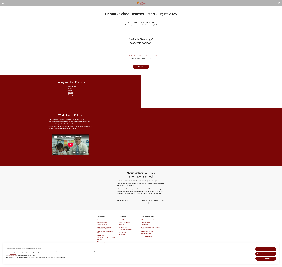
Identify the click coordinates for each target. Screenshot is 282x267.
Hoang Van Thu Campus (125, 229)
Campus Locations (102, 225)
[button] (279, 3)
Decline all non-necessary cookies (265, 253)
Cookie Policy (13, 255)
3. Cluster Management (147, 231)
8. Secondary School (146, 233)
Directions (70, 92)
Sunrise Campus (123, 227)
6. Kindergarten (145, 225)
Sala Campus (122, 232)
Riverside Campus (123, 225)
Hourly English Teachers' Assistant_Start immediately (141, 56)
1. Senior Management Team (148, 220)
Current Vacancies (102, 222)
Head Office (122, 220)
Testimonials (100, 235)
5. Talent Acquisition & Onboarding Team (150, 228)
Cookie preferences (266, 258)
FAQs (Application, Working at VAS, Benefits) (106, 238)
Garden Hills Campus (124, 222)
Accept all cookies (265, 249)
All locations (122, 234)
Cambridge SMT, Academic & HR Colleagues (105, 232)
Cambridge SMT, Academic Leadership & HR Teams (104, 228)
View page (70, 95)
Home (98, 220)
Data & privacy (101, 242)
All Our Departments (146, 236)
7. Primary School (145, 222)
